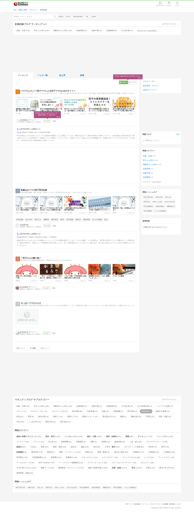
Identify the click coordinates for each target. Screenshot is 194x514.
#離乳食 (46, 219)
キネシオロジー (89, 457)
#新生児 (78, 219)
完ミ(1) (168, 197)
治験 (93, 442)
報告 (54, 121)
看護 (129, 436)
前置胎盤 (117, 411)
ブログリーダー (149, 81)
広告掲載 (165, 504)
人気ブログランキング (21, 3)
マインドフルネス (130, 457)
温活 (73, 447)
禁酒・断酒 (103, 452)
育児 (136, 468)
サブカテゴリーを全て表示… (147, 30)
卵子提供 (131, 411)
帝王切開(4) (148, 211)
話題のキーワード (150, 90)
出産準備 (92, 411)
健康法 (20, 447)
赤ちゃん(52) (157, 202)
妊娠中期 (96, 30)
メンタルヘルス (73, 436)
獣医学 (50, 452)
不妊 (20, 422)
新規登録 (137, 504)
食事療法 (71, 457)
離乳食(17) (171, 206)
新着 (82, 75)
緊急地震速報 (78, 16)
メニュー (177, 5)
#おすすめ (28, 219)
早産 (30, 416)
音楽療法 (56, 457)
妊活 (19, 416)
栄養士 (150, 468)
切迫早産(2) (160, 206)
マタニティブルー (38, 411)
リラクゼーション (26, 468)
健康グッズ (47, 468)
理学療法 (21, 457)
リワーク (38, 442)
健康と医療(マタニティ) (28, 436)
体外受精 (77, 411)
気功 (96, 447)
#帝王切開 (69, 219)
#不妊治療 (19, 219)
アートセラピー (166, 457)
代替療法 (138, 452)
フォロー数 (43, 75)
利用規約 (172, 504)
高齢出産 (136, 416)
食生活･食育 (121, 452)
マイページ (145, 504)
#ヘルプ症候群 (97, 219)
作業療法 (154, 452)
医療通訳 (80, 442)
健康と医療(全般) (97, 468)
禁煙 (88, 452)
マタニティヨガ (59, 411)
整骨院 (61, 16)
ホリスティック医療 (133, 447)
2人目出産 (126, 30)
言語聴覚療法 (39, 457)
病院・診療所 (113, 436)
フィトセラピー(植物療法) (70, 463)
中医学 (152, 447)
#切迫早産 (86, 219)
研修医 (105, 442)
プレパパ (20, 411)
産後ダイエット (89, 416)
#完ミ (106, 219)
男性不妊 (50, 422)
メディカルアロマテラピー (123, 463)
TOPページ (129, 504)
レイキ (148, 457)
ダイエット (145, 436)
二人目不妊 (34, 422)
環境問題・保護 (24, 473)
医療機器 (21, 452)
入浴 (33, 447)
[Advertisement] (97, 53)
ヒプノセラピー (109, 457)
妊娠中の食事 (162, 411)
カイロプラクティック (156, 442)
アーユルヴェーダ (24, 463)
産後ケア (72, 416)
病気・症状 (52, 436)
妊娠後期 (111, 30)
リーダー (160, 5)
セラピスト (147, 463)
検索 (56, 16)
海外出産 (43, 416)
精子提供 (65, 422)
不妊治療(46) (148, 206)
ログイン (169, 5)
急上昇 (62, 75)
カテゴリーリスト (169, 24)
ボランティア (166, 468)
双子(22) (147, 202)
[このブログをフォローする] (47, 121)
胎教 (123, 416)
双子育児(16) (148, 197)
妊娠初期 (81, 30)
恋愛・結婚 (119, 468)
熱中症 (68, 16)
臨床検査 (119, 442)
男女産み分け (109, 416)
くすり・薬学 (112, 447)
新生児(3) (159, 197)
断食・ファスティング (69, 452)
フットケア (22, 442)
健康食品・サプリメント (70, 468)
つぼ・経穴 (135, 442)
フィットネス (164, 436)
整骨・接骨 (59, 447)
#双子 (62, 219)
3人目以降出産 (144, 406)
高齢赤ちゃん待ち (62, 30)
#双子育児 (54, 219)
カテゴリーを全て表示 (152, 182)
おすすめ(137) (170, 202)
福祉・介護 (94, 436)
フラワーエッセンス (96, 463)
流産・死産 (164, 416)
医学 (164, 447)
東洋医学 (36, 452)
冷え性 (52, 442)
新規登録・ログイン (151, 86)
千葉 (86, 16)
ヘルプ (178, 504)
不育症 (150, 416)
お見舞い (94, 16)
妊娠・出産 (22, 30)
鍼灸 (84, 447)
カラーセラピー (46, 463)
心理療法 (169, 452)
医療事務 (66, 442)
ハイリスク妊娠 (164, 406)
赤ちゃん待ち (41, 30)
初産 (105, 411)
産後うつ (57, 416)
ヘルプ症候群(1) (160, 211)
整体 (44, 447)
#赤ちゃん (37, 219)
